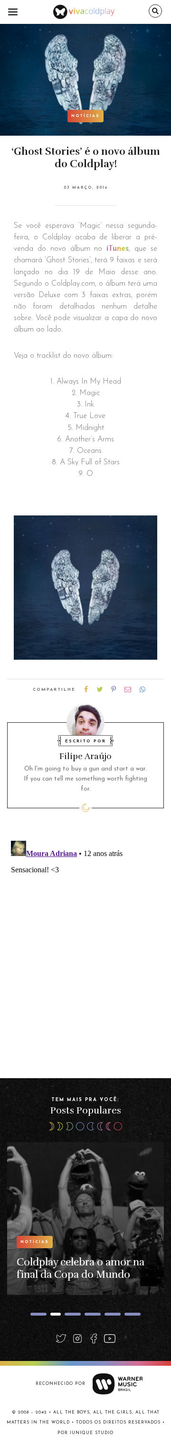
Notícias (85, 116)
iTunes (117, 249)
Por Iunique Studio (85, 1433)
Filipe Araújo (85, 756)
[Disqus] (85, 956)
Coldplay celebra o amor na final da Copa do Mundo (80, 1268)
